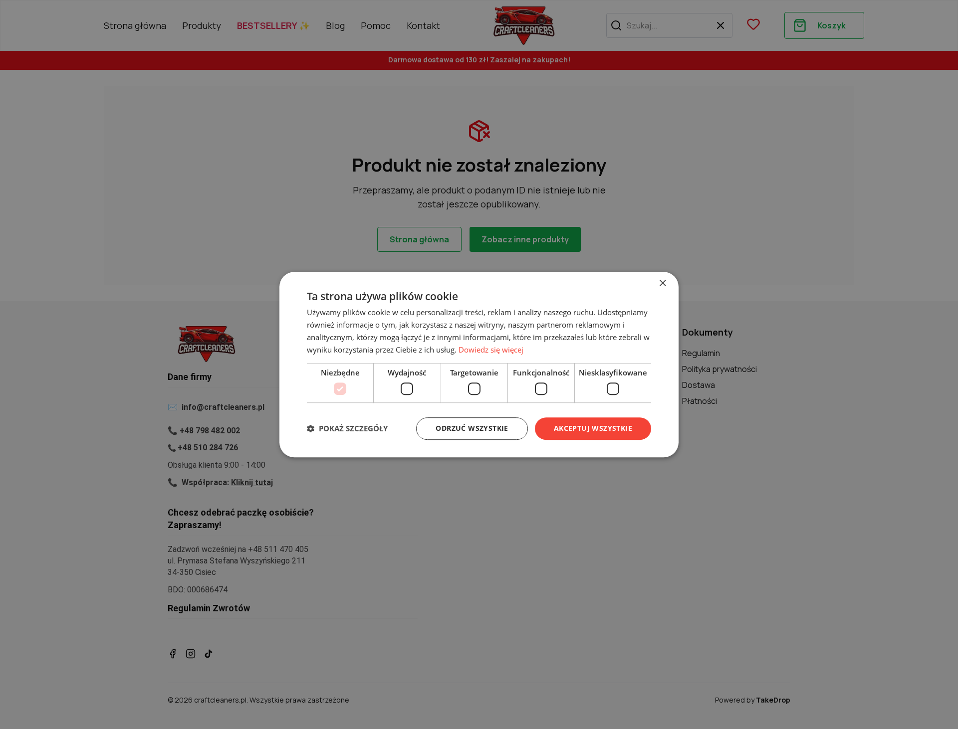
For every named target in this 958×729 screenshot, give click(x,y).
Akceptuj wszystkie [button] (593, 428)
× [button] (662, 283)
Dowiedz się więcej (491, 350)
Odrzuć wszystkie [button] (472, 428)
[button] (347, 428)
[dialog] (479, 364)
